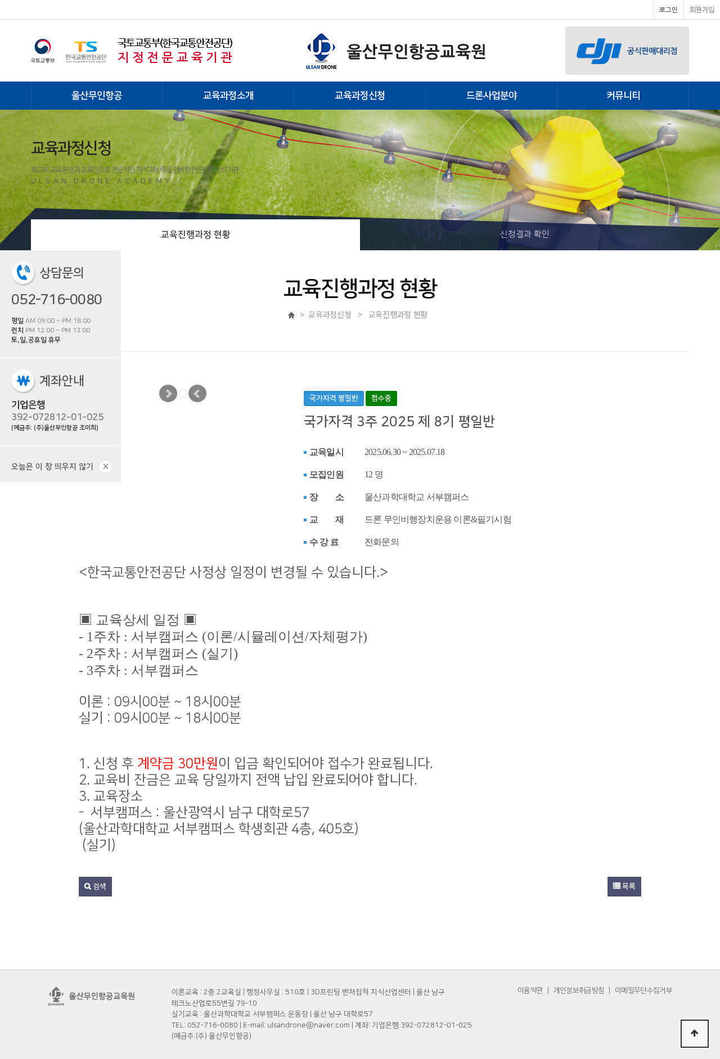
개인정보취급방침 (579, 990)
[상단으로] (695, 1034)
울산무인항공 (96, 96)
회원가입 (702, 9)
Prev (197, 394)
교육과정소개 (228, 96)
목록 (628, 886)
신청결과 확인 (525, 234)
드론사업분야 (491, 96)
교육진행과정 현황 (196, 234)
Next (168, 394)
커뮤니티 (623, 96)
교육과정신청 (360, 96)
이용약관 (530, 990)
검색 (98, 886)
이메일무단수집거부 (643, 990)
